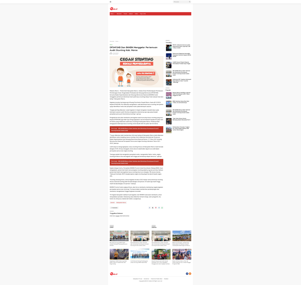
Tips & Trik (143, 13)
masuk (117, 216)
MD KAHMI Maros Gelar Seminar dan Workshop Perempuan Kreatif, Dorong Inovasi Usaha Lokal (140, 244)
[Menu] (111, 1)
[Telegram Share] (159, 208)
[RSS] (190, 273)
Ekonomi (119, 13)
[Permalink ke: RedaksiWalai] (111, 53)
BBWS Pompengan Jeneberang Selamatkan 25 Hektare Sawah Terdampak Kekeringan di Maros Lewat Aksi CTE (181, 244)
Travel (125, 13)
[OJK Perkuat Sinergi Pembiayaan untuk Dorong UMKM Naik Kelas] (140, 254)
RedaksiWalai (116, 53)
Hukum (131, 13)
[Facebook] (187, 273)
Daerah (112, 202)
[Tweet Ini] (153, 208)
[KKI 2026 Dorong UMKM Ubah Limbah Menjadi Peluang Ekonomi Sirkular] (119, 236)
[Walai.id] (114, 8)
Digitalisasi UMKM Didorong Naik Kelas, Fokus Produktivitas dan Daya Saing (118, 262)
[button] (189, 1)
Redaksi (166, 279)
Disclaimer (146, 279)
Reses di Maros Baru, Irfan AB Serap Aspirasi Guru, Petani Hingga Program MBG (181, 262)
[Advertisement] (150, 27)
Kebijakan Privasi (137, 279)
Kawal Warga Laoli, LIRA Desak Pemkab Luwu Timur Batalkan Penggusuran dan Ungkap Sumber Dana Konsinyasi (161, 262)
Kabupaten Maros (121, 202)
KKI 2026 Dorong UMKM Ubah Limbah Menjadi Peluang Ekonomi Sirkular (118, 244)
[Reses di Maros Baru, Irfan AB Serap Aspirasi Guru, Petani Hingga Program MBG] (181, 254)
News (112, 13)
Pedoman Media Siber (156, 279)
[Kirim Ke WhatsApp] (162, 208)
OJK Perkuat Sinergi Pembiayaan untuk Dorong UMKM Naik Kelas (139, 261)
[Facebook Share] (149, 208)
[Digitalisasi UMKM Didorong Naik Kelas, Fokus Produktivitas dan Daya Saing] (119, 254)
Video (136, 13)
